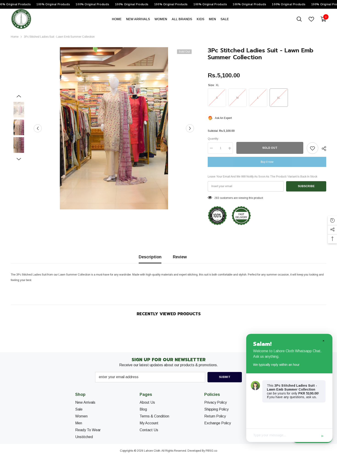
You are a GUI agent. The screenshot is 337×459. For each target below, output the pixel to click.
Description (150, 257)
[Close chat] (323, 340)
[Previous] (38, 128)
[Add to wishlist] (312, 148)
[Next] (190, 128)
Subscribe (306, 186)
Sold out (269, 148)
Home (15, 36)
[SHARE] (322, 148)
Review (180, 257)
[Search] (299, 19)
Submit (224, 377)
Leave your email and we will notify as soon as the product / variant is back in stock (262, 176)
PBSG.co (211, 450)
